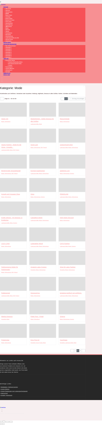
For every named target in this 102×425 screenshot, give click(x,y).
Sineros (62, 316)
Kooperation (9, 66)
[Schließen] (1, 422)
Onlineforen (7, 121)
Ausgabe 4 (9, 52)
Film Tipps (9, 21)
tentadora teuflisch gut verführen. (71, 293)
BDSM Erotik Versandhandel (11, 171)
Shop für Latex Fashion (67, 267)
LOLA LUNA (5, 244)
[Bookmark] (2, 115)
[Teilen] (4, 421)
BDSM (7, 13)
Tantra (7, 31)
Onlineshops (66, 121)
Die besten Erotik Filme (15, 63)
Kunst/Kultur (9, 24)
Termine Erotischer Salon (15, 61)
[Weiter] (3, 424)
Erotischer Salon (10, 60)
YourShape (63, 340)
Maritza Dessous (7, 316)
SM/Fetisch (9, 26)
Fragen (10, 65)
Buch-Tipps (9, 15)
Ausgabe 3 (9, 50)
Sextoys (8, 10)
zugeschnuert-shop (66, 145)
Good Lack (34, 145)
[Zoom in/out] (11, 422)
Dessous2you (35, 293)
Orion (32, 194)
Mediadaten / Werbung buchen (9, 387)
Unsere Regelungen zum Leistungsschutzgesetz (14, 391)
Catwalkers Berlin (36, 218)
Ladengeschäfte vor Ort (12, 37)
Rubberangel (5, 293)
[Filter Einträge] (2, 98)
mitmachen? (9, 70)
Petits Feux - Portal (37, 316)
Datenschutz (4, 393)
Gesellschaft (9, 23)
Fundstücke (9, 32)
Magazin (5, 7)
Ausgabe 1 (9, 47)
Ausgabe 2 (9, 49)
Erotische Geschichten (9, 44)
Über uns (5, 58)
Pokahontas (5, 340)
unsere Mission (10, 68)
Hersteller (8, 34)
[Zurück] (1, 424)
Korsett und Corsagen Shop (10, 194)
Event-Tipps (9, 18)
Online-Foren (9, 39)
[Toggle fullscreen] (7, 422)
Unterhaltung (9, 36)
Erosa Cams (6, 74)
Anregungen (9, 11)
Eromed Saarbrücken (38, 171)
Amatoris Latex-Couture (38, 267)
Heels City (4, 119)
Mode (7, 28)
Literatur (8, 16)
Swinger (8, 29)
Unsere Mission (5, 389)
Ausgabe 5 (9, 53)
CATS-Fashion (65, 244)
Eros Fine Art (35, 340)
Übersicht (8, 8)
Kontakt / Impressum (6, 395)
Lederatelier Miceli (37, 244)
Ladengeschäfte (35, 124)
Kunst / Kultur (39, 342)
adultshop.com (65, 171)
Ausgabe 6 (9, 55)
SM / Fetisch (16, 150)
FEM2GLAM (64, 194)
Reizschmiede (64, 119)
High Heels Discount (67, 218)
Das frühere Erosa (11, 45)
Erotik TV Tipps (10, 20)
